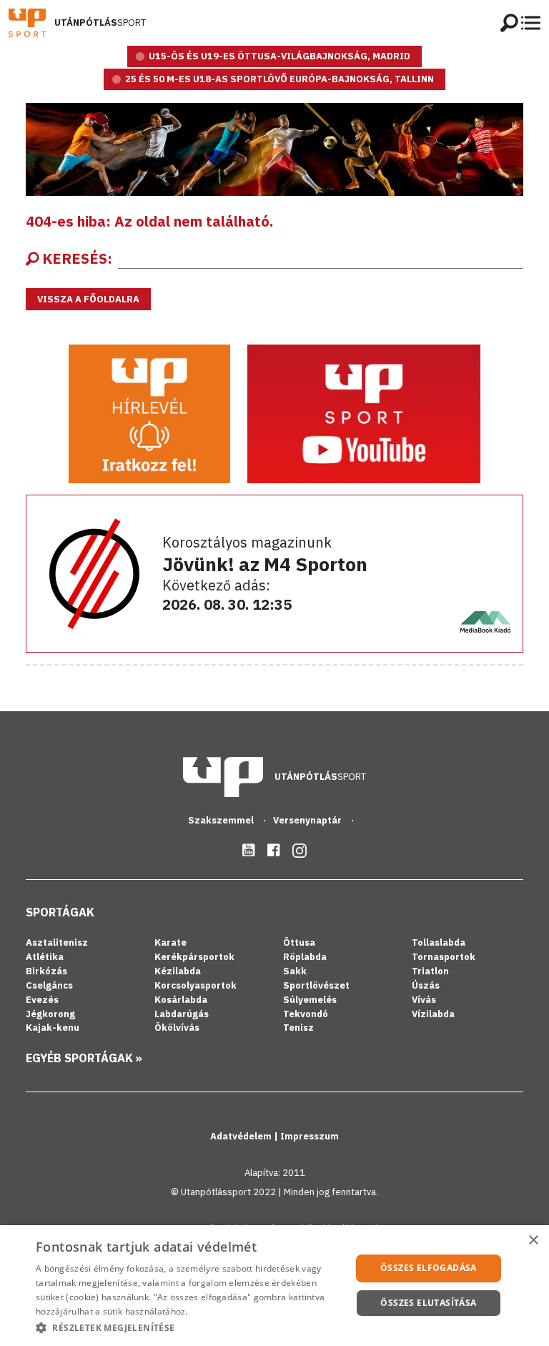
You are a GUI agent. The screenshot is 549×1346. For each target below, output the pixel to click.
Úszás (426, 985)
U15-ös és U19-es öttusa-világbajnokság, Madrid (279, 56)
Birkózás (46, 971)
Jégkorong (50, 1014)
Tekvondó (305, 1014)
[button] (189, 1327)
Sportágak (60, 912)
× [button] (533, 1240)
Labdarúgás (181, 1014)
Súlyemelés (310, 1000)
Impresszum (309, 1136)
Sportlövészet (316, 985)
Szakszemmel (222, 820)
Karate (170, 942)
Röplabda (305, 957)
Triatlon (430, 971)
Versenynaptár (308, 820)
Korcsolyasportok (195, 985)
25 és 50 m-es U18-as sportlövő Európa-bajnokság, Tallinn (279, 79)
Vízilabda (433, 1014)
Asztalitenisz (57, 942)
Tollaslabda (438, 942)
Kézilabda (177, 971)
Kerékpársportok (194, 957)
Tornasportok (443, 957)
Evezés (42, 1000)
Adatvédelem (242, 1136)
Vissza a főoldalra (88, 299)
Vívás (424, 1000)
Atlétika (45, 957)
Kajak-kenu (52, 1027)
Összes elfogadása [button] (428, 1268)
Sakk (295, 971)
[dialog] (274, 1285)
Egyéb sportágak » (84, 1058)
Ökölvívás (176, 1027)
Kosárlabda (180, 1000)
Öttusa (299, 942)
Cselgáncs (49, 985)
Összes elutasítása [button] (428, 1303)
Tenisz (298, 1027)
